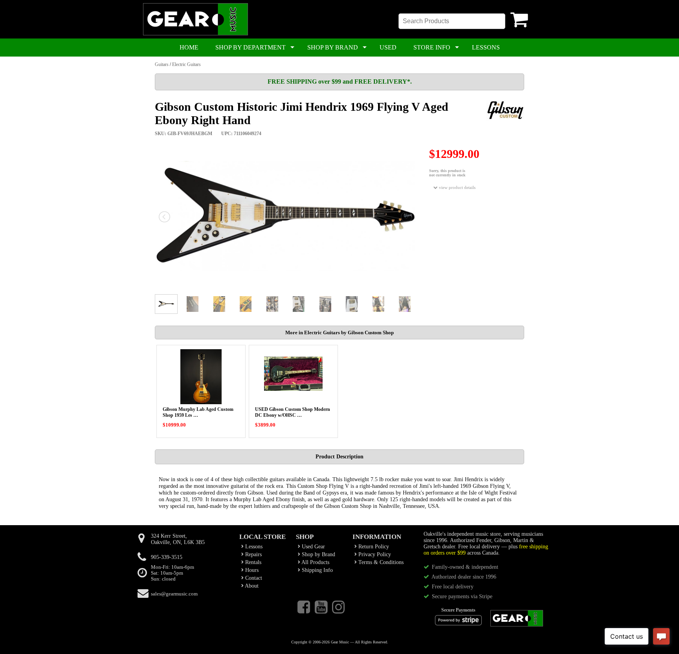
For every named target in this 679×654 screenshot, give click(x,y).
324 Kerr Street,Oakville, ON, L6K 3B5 (178, 539)
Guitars (162, 64)
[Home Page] (195, 34)
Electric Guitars (186, 64)
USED (388, 47)
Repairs (253, 554)
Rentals (252, 562)
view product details (456, 187)
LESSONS (486, 47)
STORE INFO (431, 47)
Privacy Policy (374, 554)
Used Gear (312, 547)
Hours (251, 570)
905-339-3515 (166, 557)
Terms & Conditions (380, 562)
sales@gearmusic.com (174, 594)
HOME (189, 47)
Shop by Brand (317, 554)
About (251, 586)
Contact (253, 578)
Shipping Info (316, 570)
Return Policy (373, 547)
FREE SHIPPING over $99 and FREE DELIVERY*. (340, 81)
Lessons (253, 547)
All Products (314, 562)
